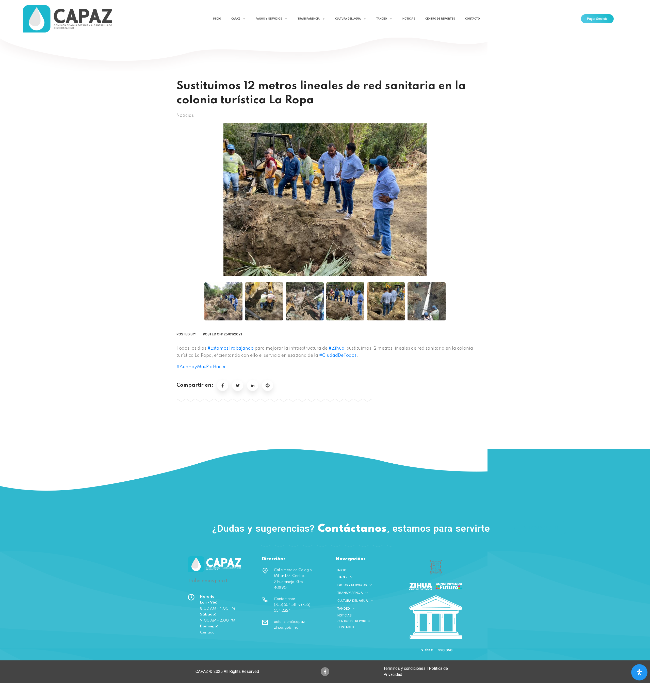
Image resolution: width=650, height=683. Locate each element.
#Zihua (337, 348)
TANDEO (381, 18)
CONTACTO (472, 18)
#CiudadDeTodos (337, 355)
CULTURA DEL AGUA (348, 18)
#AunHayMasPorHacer (201, 367)
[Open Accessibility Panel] (639, 672)
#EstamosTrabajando (230, 348)
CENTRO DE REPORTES (440, 18)
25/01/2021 (233, 334)
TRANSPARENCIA (309, 18)
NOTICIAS (408, 18)
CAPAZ (235, 18)
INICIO (217, 18)
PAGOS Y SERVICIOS (269, 18)
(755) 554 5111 (544, 528)
